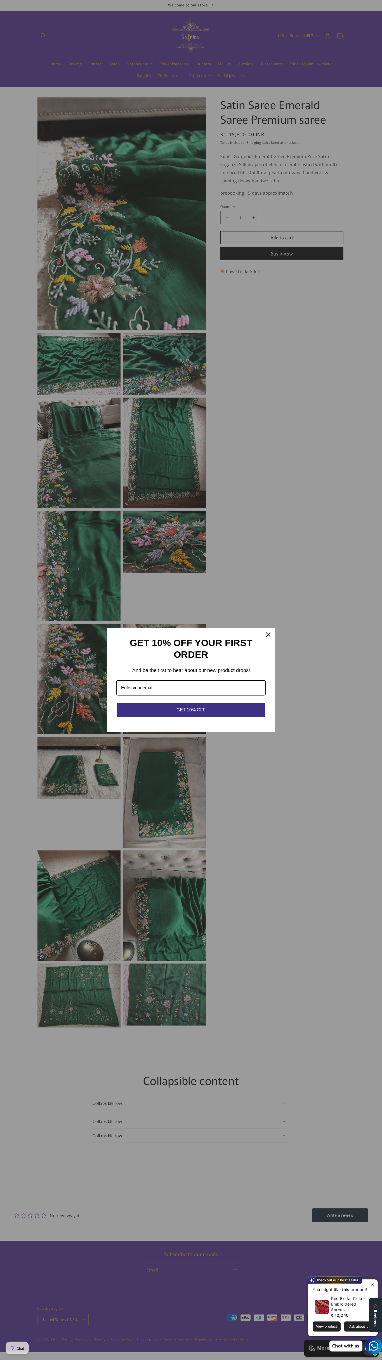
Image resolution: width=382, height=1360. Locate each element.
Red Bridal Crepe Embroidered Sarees (348, 1304)
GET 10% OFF (191, 710)
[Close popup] (372, 1284)
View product (326, 1326)
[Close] (268, 634)
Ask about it (358, 1326)
